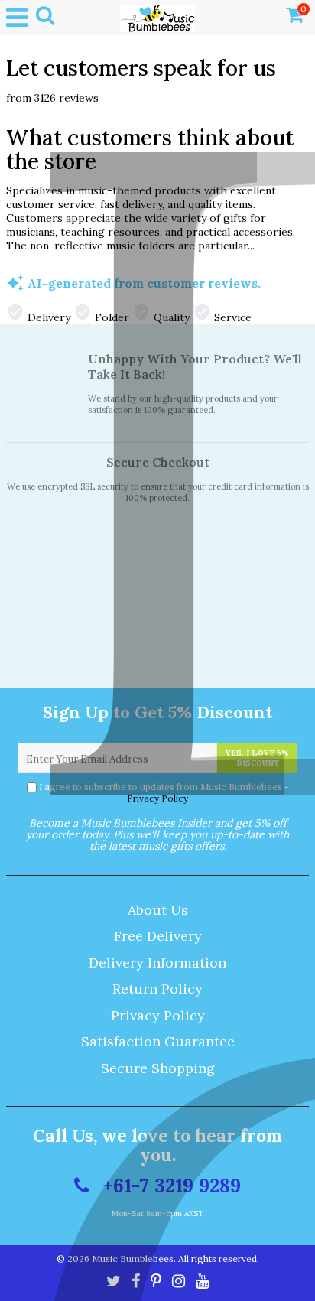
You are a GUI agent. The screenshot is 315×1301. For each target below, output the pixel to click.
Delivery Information (157, 962)
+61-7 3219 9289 (169, 1185)
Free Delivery (158, 936)
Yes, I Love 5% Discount (257, 758)
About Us (158, 910)
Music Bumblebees (133, 1258)
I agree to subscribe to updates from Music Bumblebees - (164, 792)
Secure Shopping (158, 1068)
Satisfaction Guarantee (158, 1041)
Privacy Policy (157, 798)
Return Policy (157, 988)
